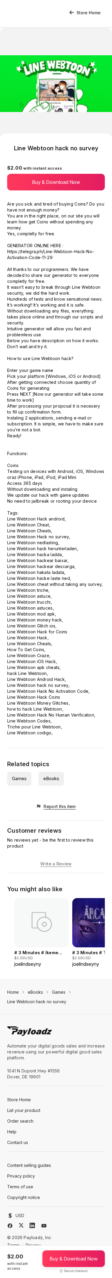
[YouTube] (44, 1226)
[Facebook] (10, 1226)
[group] (41, 933)
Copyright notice (23, 1197)
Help (11, 1131)
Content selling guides (29, 1165)
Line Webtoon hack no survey (36, 1001)
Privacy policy (21, 1175)
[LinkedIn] (32, 1225)
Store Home (88, 12)
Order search (20, 1121)
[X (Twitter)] (21, 1225)
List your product (23, 1110)
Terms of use (20, 1186)
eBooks (51, 778)
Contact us (17, 1142)
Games (19, 778)
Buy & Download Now (56, 182)
